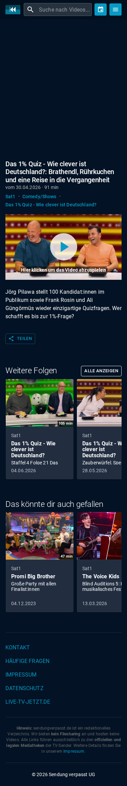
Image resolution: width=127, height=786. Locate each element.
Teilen (20, 339)
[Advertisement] (63, 91)
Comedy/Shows (39, 196)
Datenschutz (24, 688)
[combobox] (64, 9)
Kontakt (17, 647)
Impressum (21, 674)
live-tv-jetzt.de (27, 702)
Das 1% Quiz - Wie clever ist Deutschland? (51, 204)
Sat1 (10, 196)
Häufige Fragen (27, 661)
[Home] (14, 9)
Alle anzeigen (101, 370)
